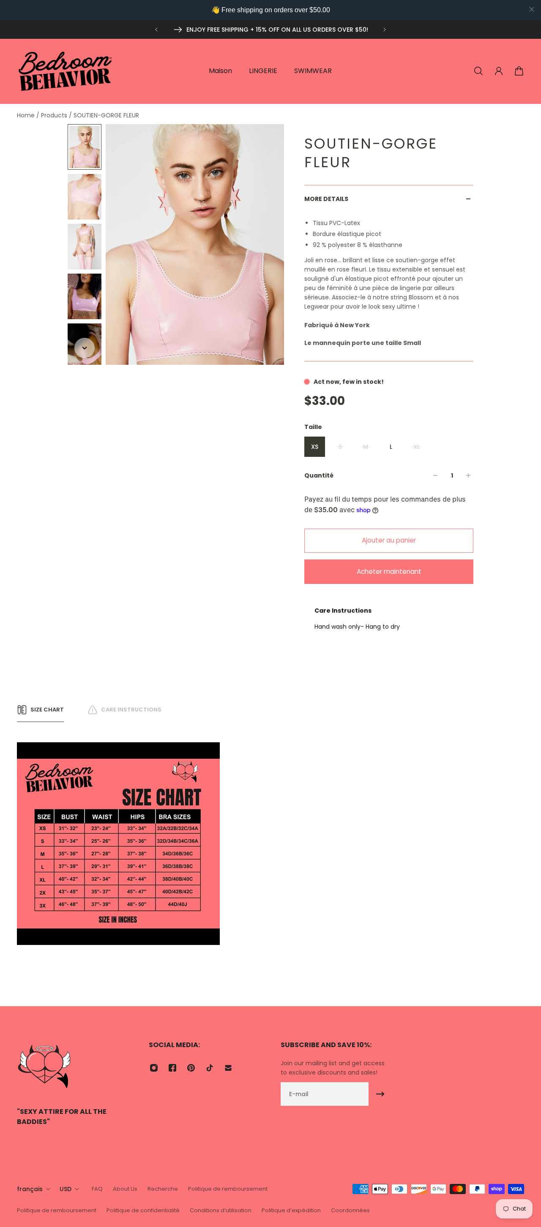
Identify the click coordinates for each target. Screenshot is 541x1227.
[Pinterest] (191, 1068)
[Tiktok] (209, 1068)
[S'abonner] (380, 1094)
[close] (531, 9)
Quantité (318, 475)
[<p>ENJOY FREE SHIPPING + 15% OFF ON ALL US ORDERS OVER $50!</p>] (270, 29)
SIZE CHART (47, 710)
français (30, 1189)
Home (26, 115)
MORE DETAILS (326, 199)
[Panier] (519, 71)
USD (65, 1189)
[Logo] (65, 71)
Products (55, 115)
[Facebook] (172, 1068)
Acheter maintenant (389, 571)
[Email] (228, 1068)
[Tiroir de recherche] (478, 71)
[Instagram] (154, 1068)
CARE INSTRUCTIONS (131, 710)
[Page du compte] (499, 71)
